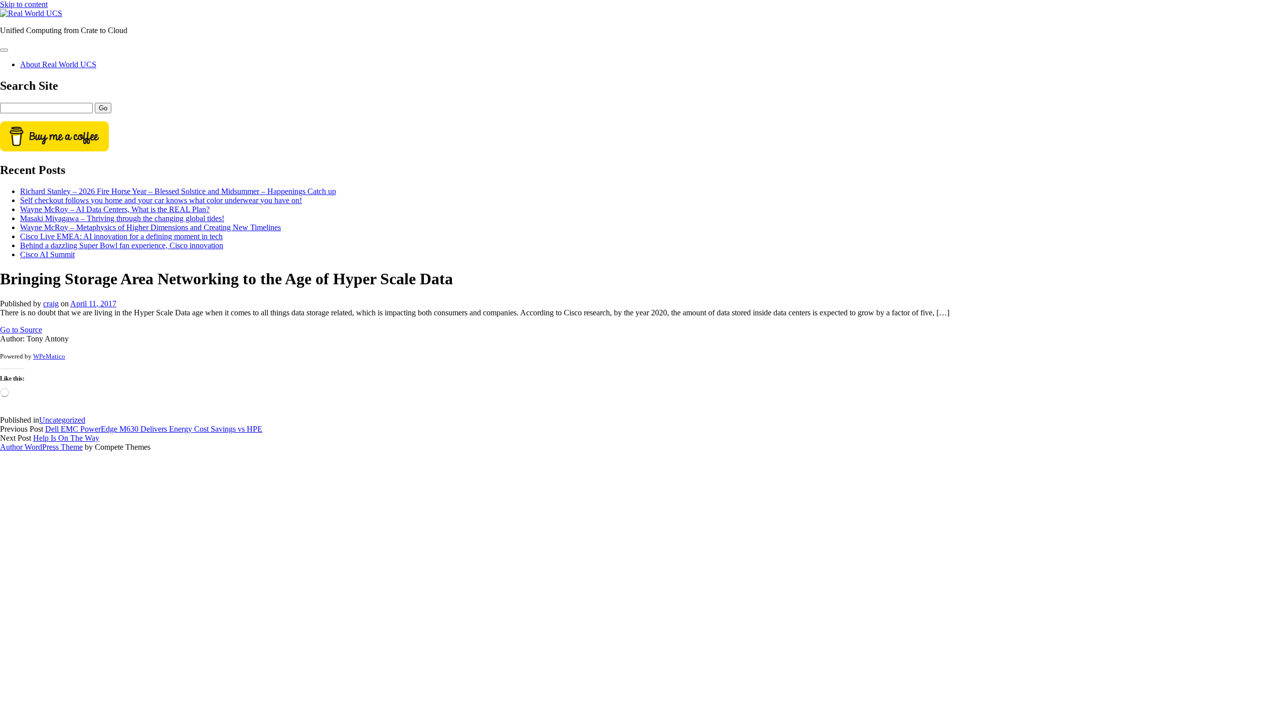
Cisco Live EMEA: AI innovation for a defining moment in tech (121, 236)
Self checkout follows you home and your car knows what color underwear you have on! (161, 200)
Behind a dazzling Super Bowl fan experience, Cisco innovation (121, 245)
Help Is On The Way (66, 438)
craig (51, 303)
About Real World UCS (58, 64)
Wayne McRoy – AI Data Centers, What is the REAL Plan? (115, 209)
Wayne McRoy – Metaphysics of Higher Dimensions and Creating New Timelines (150, 227)
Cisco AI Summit (47, 254)
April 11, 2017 (93, 303)
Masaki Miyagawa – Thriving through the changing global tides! (122, 218)
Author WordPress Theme (41, 447)
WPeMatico (49, 356)
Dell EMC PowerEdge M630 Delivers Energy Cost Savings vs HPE (153, 429)
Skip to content (24, 4)
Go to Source (21, 329)
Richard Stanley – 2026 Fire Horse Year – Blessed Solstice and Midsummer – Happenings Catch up (178, 191)
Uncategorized (62, 420)
